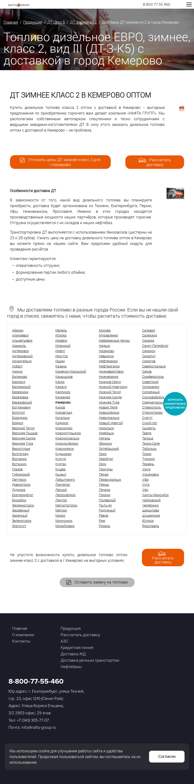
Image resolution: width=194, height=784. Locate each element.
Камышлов (64, 376)
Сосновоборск (153, 397)
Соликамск (150, 386)
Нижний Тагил (110, 392)
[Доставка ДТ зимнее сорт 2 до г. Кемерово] (175, 197)
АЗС (64, 641)
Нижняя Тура (109, 402)
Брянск (17, 423)
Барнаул (18, 381)
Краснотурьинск (68, 433)
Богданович (21, 407)
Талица (147, 438)
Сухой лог (149, 423)
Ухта (146, 484)
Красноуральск (67, 438)
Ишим (60, 361)
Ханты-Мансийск (155, 495)
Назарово (106, 351)
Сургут (147, 417)
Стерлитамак (152, 412)
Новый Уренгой (111, 423)
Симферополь (153, 376)
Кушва (60, 469)
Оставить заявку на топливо (101, 582)
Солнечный (151, 392)
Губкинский (21, 474)
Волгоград (20, 454)
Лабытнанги (65, 479)
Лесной (61, 489)
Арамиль (19, 345)
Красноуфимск (66, 443)
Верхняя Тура (22, 443)
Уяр (145, 489)
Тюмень (148, 464)
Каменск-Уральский (70, 371)
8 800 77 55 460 (156, 4)
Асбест (17, 366)
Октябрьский (109, 448)
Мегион (61, 510)
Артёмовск (20, 351)
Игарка (60, 335)
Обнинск (105, 443)
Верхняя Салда (23, 438)
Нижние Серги (110, 381)
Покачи (104, 495)
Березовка (20, 397)
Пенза (103, 474)
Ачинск (17, 371)
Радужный (107, 510)
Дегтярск (19, 479)
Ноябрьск (106, 433)
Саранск (148, 351)
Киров (60, 407)
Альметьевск (22, 340)
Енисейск (19, 500)
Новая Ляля (108, 407)
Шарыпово (150, 510)
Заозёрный (20, 510)
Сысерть (149, 428)
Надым (104, 345)
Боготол (18, 412)
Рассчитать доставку (158, 162)
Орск (102, 464)
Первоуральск (110, 479)
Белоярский (21, 386)
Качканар (62, 397)
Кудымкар (63, 454)
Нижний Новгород (113, 386)
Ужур (146, 469)
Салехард (149, 335)
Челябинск (150, 505)
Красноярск (64, 448)
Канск (60, 381)
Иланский (63, 345)
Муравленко (108, 335)
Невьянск (106, 356)
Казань (61, 366)
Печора (104, 489)
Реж (102, 520)
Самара (148, 340)
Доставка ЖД (73, 654)
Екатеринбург (22, 495)
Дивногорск (21, 484)
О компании (23, 635)
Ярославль (150, 526)
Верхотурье (21, 448)
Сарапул (148, 356)
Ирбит (60, 351)
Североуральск (154, 366)
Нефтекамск (108, 361)
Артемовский (22, 356)
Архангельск (22, 361)
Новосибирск (109, 412)
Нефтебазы (71, 667)
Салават (148, 330)
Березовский (22, 402)
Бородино (19, 417)
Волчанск (19, 458)
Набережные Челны (114, 340)
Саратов (148, 361)
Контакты (21, 641)
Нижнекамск (109, 376)
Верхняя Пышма (25, 433)
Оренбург (106, 458)
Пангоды (106, 469)
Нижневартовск (111, 371)
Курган (60, 464)
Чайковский (151, 500)
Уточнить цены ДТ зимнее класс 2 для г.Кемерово (63, 162)
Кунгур (60, 458)
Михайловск (65, 526)
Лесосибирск (65, 495)
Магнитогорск (66, 505)
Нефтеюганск (109, 366)
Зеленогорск (21, 520)
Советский (150, 381)
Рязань (104, 526)
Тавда (146, 433)
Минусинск (63, 520)
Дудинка (18, 489)
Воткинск (19, 464)
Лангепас (62, 484)
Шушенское (151, 515)
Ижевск (61, 340)
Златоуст (19, 526)
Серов (147, 371)
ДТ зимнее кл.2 (83, 22)
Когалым (62, 417)
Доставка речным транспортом (90, 660)
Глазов (17, 469)
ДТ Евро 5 (56, 22)
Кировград (63, 412)
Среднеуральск (154, 402)
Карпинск (62, 392)
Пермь (104, 484)
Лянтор (61, 500)
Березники (20, 392)
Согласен (167, 756)
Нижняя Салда (110, 397)
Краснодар (63, 428)
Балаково (19, 376)
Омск (103, 454)
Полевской (107, 500)
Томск (146, 454)
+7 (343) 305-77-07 (33, 720)
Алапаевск (20, 335)
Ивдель (61, 330)
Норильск (106, 428)
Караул (61, 386)
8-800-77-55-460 (36, 681)
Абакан (17, 330)
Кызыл (60, 474)
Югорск (148, 520)
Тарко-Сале (151, 443)
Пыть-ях (105, 505)
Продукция (32, 22)
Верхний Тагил (23, 428)
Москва (105, 330)
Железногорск (23, 505)
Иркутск (61, 356)
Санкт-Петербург (155, 345)
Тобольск (149, 448)
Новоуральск (109, 417)
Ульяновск (150, 474)
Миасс (60, 515)
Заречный (19, 515)
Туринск (148, 458)
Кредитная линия (77, 647)
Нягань (104, 438)
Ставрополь (151, 407)
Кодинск (61, 423)
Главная (11, 22)
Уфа (145, 479)
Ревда (103, 515)
